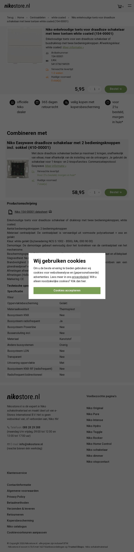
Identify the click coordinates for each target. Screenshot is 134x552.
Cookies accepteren (67, 290)
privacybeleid (80, 277)
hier (83, 281)
